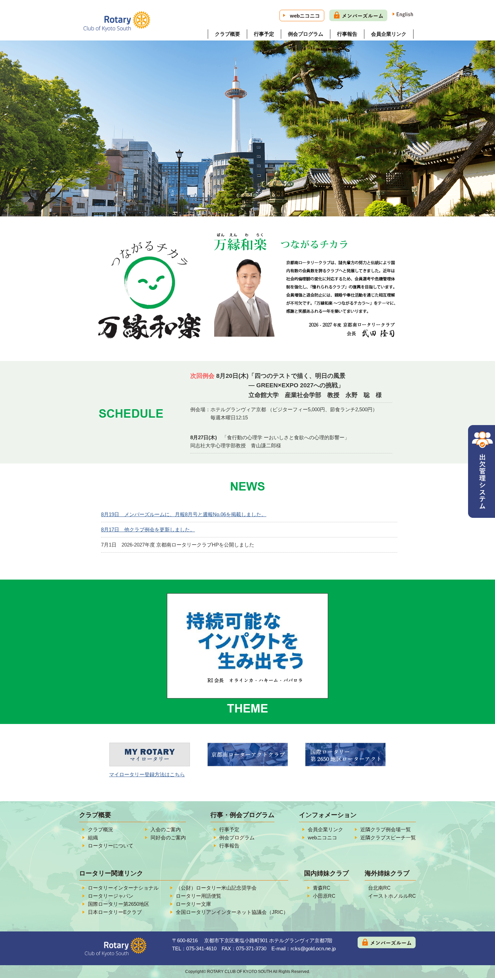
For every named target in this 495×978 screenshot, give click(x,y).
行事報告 (347, 34)
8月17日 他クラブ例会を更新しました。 (148, 529)
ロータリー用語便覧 (198, 896)
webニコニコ (305, 16)
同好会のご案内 (168, 837)
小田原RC (324, 896)
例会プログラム (305, 34)
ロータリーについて (110, 845)
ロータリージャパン (110, 896)
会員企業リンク (388, 34)
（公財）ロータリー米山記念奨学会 (216, 888)
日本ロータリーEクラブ (115, 912)
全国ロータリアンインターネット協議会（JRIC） (232, 912)
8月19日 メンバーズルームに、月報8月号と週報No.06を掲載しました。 (183, 514)
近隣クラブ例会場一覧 (385, 829)
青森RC (321, 888)
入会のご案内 (166, 829)
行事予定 (264, 34)
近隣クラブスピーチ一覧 (388, 837)
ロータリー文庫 (193, 904)
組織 (93, 837)
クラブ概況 (100, 829)
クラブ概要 (227, 34)
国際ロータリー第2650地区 (118, 904)
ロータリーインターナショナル (123, 888)
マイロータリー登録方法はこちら (147, 774)
